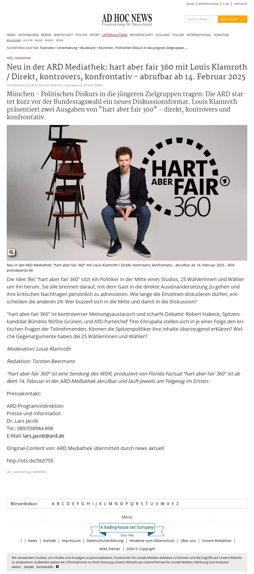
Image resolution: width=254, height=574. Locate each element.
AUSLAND (163, 35)
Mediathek (23, 58)
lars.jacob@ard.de (43, 435)
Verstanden (44, 567)
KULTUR (27, 40)
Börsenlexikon (24, 503)
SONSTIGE (221, 35)
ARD (10, 58)
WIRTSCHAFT (63, 35)
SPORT (95, 35)
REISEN (49, 40)
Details (29, 567)
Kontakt (49, 540)
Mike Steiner (109, 548)
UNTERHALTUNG (114, 35)
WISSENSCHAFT (141, 35)
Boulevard (87, 47)
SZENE (60, 40)
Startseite (47, 47)
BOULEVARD (14, 40)
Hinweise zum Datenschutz (152, 540)
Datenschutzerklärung (105, 540)
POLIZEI (178, 35)
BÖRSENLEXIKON (208, 3)
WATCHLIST (240, 3)
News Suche (229, 19)
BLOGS (190, 3)
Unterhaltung (67, 47)
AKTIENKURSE (28, 35)
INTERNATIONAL (199, 35)
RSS (227, 3)
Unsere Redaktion (216, 540)
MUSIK (38, 40)
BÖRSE (46, 35)
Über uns (188, 540)
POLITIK (81, 35)
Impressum (71, 540)
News (32, 540)
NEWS (11, 35)
